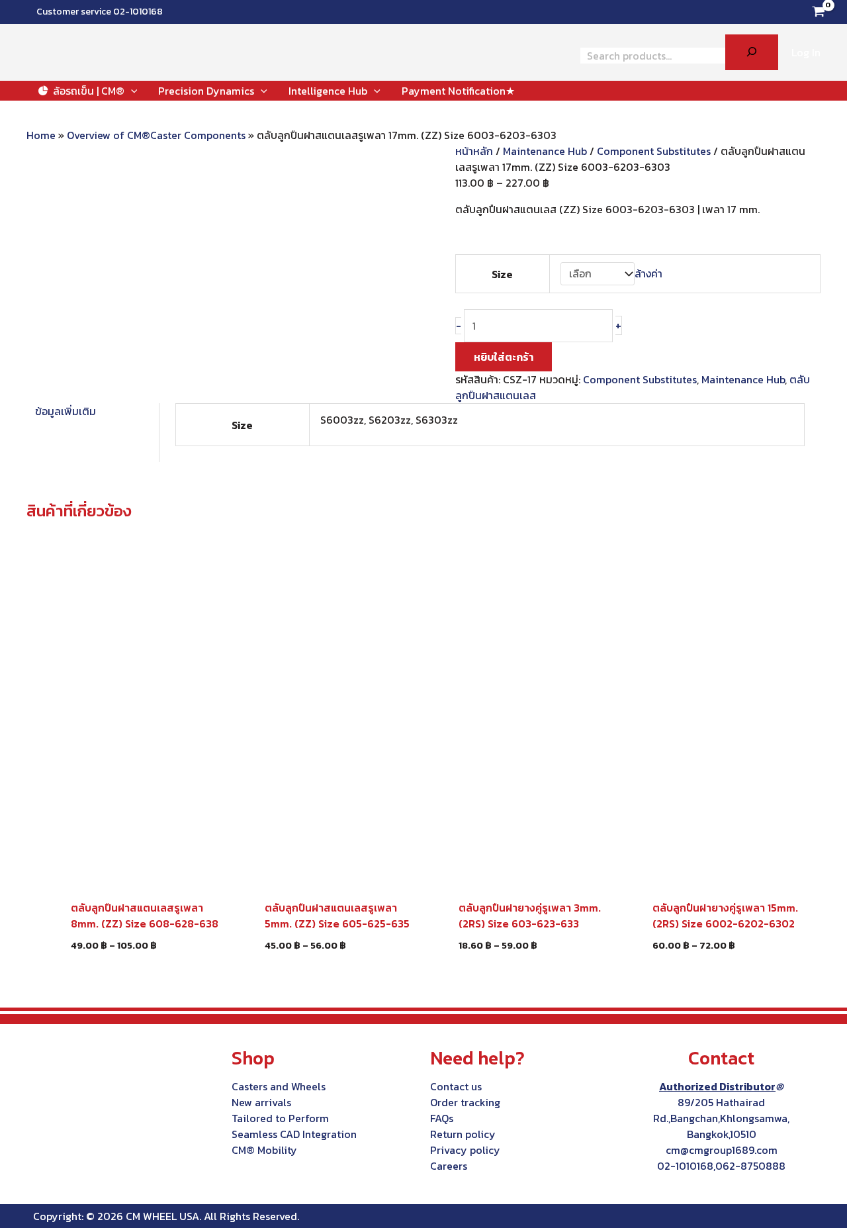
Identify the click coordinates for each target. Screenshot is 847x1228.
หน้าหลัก (474, 151)
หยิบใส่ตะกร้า (503, 357)
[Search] (751, 52)
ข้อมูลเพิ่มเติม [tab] (65, 411)
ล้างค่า (648, 273)
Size (502, 274)
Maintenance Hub (545, 151)
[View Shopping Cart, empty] (818, 12)
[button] (131, 91)
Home (41, 135)
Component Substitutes (654, 151)
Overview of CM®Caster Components (156, 135)
